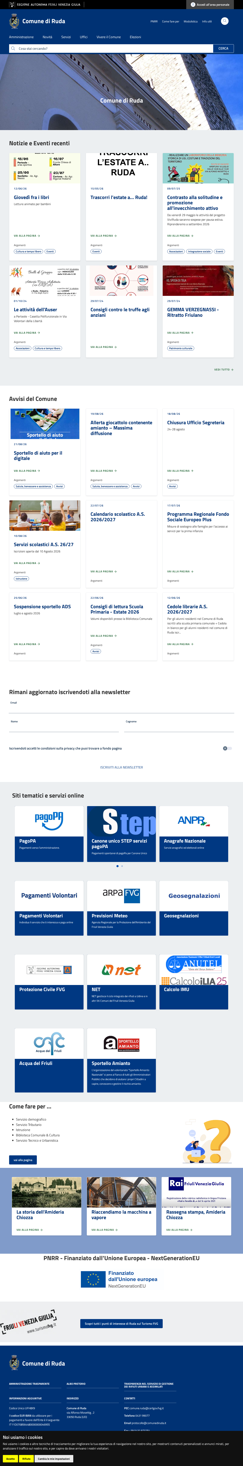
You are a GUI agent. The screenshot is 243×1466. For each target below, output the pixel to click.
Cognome (131, 721)
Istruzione (21, 579)
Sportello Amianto (111, 1063)
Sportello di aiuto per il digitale (38, 455)
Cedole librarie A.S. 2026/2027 (187, 609)
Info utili (207, 21)
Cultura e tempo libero (28, 251)
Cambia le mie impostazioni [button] (54, 1459)
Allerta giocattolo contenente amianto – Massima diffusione (121, 428)
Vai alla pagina (25, 236)
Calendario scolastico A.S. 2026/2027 (118, 516)
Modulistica (191, 21)
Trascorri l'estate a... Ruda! (119, 197)
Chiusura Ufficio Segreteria (195, 422)
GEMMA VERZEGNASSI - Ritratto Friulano (193, 312)
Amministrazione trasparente (29, 1383)
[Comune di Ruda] (14, 1362)
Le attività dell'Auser (35, 309)
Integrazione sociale (199, 251)
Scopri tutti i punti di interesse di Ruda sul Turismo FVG (121, 1323)
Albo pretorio (76, 1383)
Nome (14, 721)
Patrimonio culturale (180, 348)
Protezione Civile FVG (42, 989)
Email (13, 703)
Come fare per (170, 21)
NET (96, 989)
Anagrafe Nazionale (185, 840)
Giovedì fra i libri (31, 197)
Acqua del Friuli (35, 1063)
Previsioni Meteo (110, 915)
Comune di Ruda (43, 1363)
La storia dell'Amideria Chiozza (40, 1214)
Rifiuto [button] (26, 1459)
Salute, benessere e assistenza (33, 486)
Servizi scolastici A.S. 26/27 (44, 544)
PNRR (154, 21)
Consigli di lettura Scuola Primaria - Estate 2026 (117, 609)
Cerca (223, 48)
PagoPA (27, 840)
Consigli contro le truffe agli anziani (120, 312)
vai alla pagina (23, 1160)
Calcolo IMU (176, 989)
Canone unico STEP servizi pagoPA (119, 843)
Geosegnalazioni (181, 915)
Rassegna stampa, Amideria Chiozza (195, 1214)
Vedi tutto (222, 369)
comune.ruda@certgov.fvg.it (146, 1408)
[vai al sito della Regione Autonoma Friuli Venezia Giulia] (46, 5)
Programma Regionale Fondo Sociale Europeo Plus (198, 516)
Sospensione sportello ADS (42, 606)
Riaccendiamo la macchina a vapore (121, 1214)
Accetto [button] (10, 1459)
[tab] (117, 866)
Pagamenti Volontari (41, 915)
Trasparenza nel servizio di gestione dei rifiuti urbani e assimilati (149, 1385)
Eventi (50, 251)
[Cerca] (225, 21)
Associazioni (176, 251)
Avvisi (59, 486)
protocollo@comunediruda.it (148, 1423)
